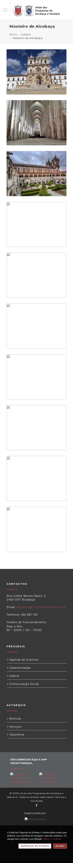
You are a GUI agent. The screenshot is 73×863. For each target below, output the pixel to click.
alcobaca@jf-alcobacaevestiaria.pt (41, 607)
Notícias (14, 718)
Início (13, 34)
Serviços (15, 726)
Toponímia (16, 734)
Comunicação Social (23, 684)
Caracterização (19, 667)
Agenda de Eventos (23, 659)
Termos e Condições (52, 839)
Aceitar (60, 846)
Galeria (26, 34)
